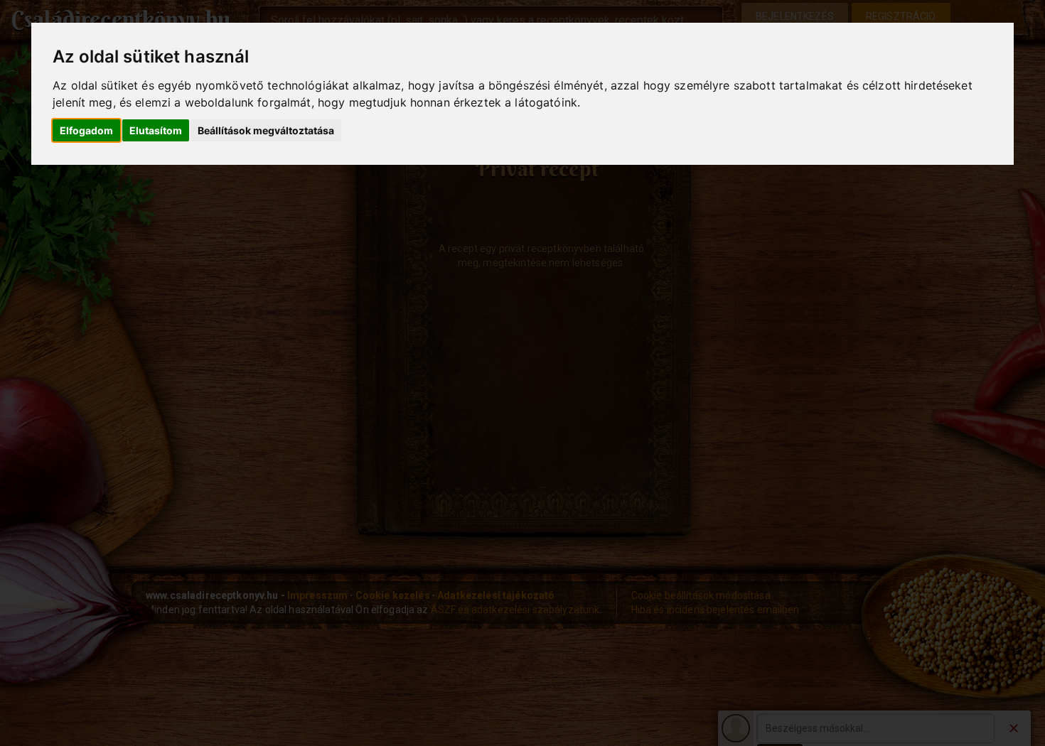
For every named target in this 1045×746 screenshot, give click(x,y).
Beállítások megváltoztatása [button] (266, 130)
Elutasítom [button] (155, 130)
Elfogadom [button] (86, 130)
